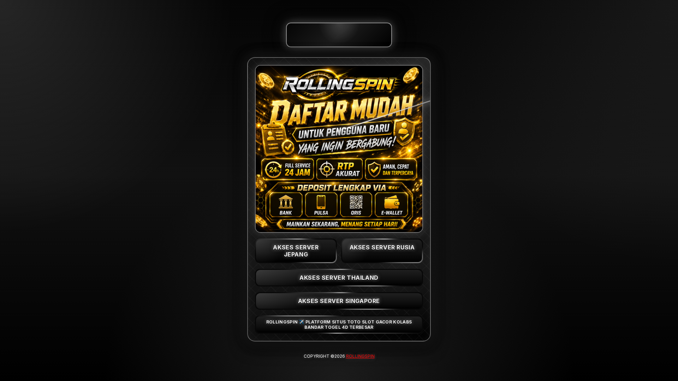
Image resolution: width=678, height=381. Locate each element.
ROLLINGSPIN (360, 356)
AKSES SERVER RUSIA (382, 247)
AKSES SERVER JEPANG (296, 251)
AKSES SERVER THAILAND (339, 277)
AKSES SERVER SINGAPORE (339, 300)
